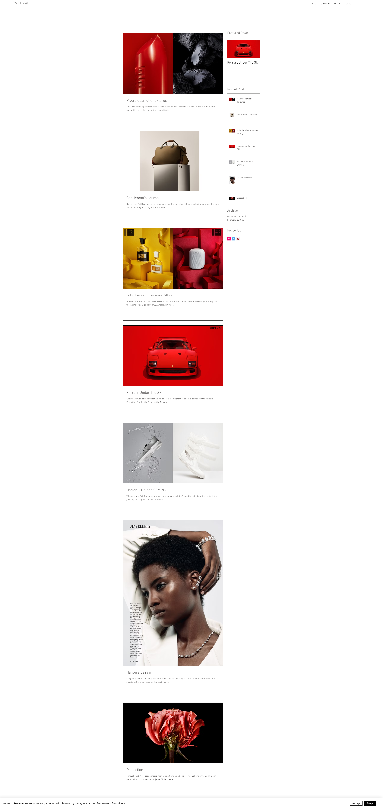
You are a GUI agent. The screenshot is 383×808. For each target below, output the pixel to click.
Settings (356, 803)
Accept (370, 803)
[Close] (379, 803)
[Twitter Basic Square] (233, 238)
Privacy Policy (118, 803)
